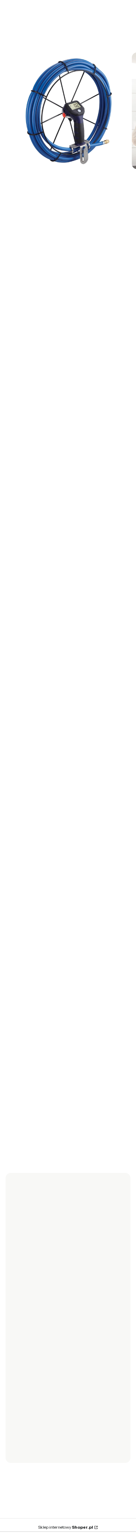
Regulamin (23, 1351)
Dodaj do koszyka (58, 346)
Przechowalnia (28, 1397)
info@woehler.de (46, 936)
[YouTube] (44, 1319)
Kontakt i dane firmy (33, 1442)
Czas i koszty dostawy (35, 1369)
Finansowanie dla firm (36, 1406)
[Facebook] (16, 1319)
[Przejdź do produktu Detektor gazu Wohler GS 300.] (65, 1035)
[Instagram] (30, 1319)
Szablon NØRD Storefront (65, 1524)
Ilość (11, 313)
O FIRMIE (21, 1433)
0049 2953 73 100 (48, 929)
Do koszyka (65, 1106)
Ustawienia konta (30, 1388)
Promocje (22, 1360)
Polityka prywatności (34, 1451)
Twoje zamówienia (32, 1379)
